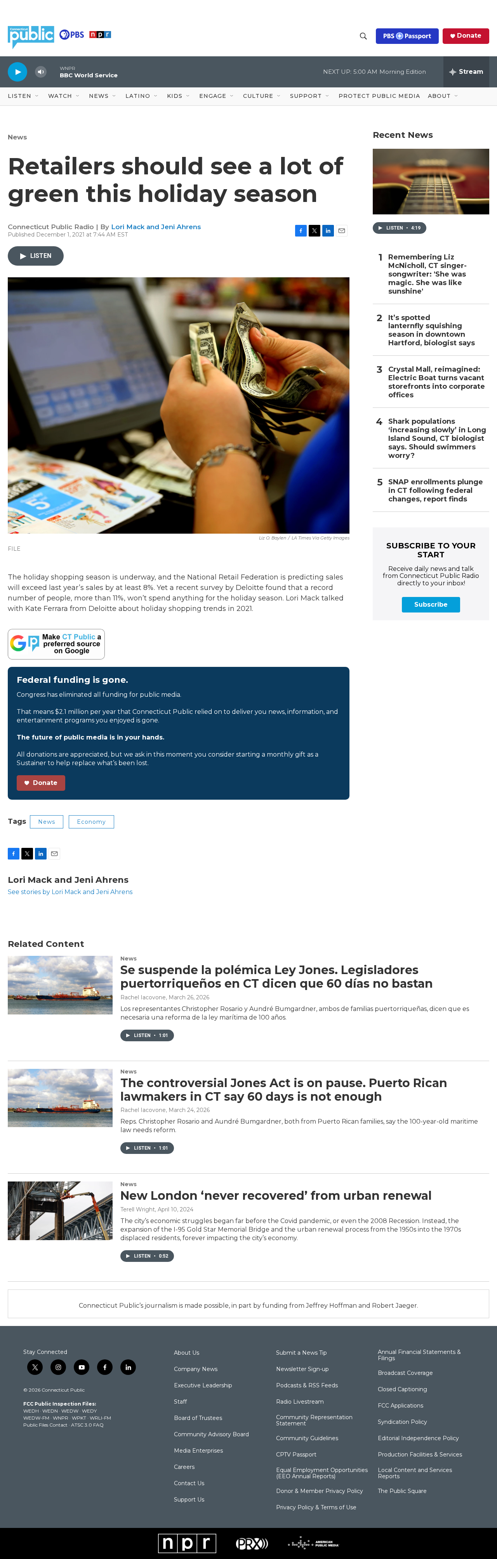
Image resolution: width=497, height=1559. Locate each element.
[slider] (53, 72)
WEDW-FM (36, 1418)
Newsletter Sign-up (302, 1369)
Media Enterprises (198, 1451)
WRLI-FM (100, 1418)
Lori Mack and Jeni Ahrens (156, 227)
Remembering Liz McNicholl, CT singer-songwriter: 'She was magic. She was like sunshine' (427, 274)
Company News (195, 1369)
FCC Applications (400, 1406)
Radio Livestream (300, 1402)
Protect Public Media (379, 95)
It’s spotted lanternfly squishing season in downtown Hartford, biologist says (431, 331)
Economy (91, 821)
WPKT (79, 1418)
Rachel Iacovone (143, 997)
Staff (180, 1402)
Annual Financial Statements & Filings (419, 1355)
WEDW (69, 1411)
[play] (17, 72)
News (17, 137)
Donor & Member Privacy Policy (319, 1491)
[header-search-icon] (363, 36)
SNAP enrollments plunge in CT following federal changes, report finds (435, 490)
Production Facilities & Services (420, 1455)
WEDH (31, 1411)
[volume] (40, 72)
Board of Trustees (198, 1418)
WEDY (89, 1411)
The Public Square (402, 1491)
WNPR (60, 1418)
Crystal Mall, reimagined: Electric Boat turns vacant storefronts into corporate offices (436, 382)
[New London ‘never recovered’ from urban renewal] (60, 1210)
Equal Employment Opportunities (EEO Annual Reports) (322, 1473)
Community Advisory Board (211, 1435)
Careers (184, 1467)
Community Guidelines (307, 1438)
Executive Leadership (203, 1386)
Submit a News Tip (301, 1353)
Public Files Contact (45, 1425)
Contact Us (189, 1484)
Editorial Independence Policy (418, 1438)
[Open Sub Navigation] (37, 96)
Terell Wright (137, 1209)
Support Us (189, 1500)
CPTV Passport (296, 1455)
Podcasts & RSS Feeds (307, 1386)
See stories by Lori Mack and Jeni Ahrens (70, 892)
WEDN (50, 1411)
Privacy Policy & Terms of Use (316, 1508)
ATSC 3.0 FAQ (87, 1425)
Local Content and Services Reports (415, 1473)
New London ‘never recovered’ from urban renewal (276, 1195)
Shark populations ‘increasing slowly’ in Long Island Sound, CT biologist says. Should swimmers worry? (437, 439)
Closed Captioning (402, 1390)
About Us (186, 1353)
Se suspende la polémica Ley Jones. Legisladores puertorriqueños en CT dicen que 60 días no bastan (276, 977)
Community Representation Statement (314, 1421)
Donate (469, 35)
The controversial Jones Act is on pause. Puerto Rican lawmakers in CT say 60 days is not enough (283, 1090)
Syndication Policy (402, 1422)
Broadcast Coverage (405, 1373)
